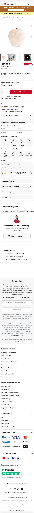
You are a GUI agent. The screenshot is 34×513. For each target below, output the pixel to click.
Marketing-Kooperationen (10, 393)
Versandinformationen (9, 368)
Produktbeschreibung (10, 186)
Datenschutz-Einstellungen (12, 492)
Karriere (4, 396)
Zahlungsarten (6, 365)
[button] (4, 57)
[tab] (17, 363)
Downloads (6, 197)
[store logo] (11, 4)
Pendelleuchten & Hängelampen (13, 17)
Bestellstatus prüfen (8, 359)
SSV (16, 10)
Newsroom (5, 405)
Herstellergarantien (8, 374)
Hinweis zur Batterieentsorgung (21, 495)
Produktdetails (8, 181)
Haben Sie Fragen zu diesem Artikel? (18, 173)
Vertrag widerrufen (8, 353)
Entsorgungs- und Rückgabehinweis (17, 497)
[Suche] (28, 4)
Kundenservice (8, 349)
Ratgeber (13, 408)
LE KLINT (19, 129)
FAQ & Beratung (6, 356)
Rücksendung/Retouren (9, 362)
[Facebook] (12, 489)
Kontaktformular (6, 333)
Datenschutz (5, 421)
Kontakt (4, 371)
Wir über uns (5, 387)
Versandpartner (8, 453)
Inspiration (5, 408)
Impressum (5, 424)
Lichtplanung (5, 399)
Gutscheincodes (7, 402)
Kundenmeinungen (9, 465)
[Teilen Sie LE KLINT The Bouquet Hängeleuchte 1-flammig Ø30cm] (31, 25)
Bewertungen (7, 192)
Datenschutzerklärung (17, 335)
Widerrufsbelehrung (8, 427)
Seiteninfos (6, 413)
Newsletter (5, 390)
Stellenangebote (14, 396)
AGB (2, 417)
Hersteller (17, 341)
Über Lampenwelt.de (10, 383)
